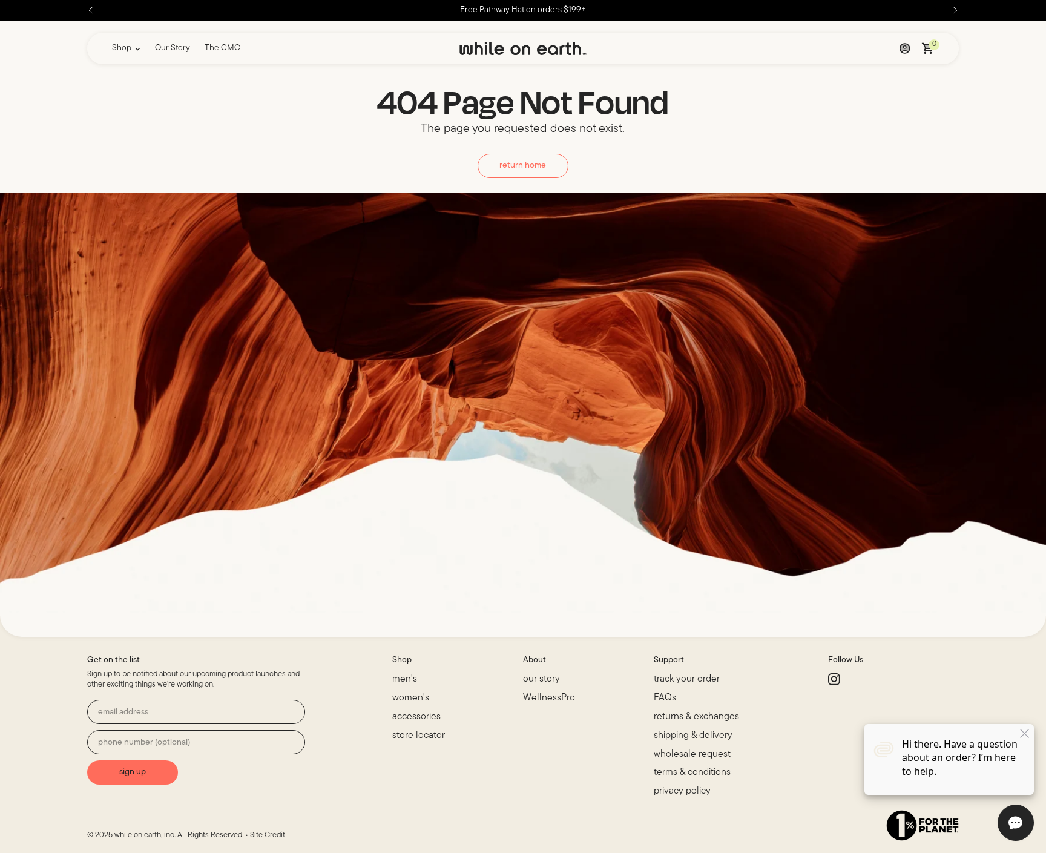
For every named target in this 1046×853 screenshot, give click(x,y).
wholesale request (692, 754)
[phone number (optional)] (196, 742)
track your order (687, 679)
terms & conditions (692, 772)
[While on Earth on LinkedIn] (862, 681)
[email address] (196, 712)
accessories (416, 717)
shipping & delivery (693, 735)
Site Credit (267, 835)
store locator (418, 735)
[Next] (955, 10)
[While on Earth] (523, 48)
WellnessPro (549, 698)
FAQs (665, 698)
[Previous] (90, 10)
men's (404, 679)
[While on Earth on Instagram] (835, 681)
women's (410, 698)
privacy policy (682, 791)
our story (541, 679)
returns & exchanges (696, 717)
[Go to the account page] (905, 48)
